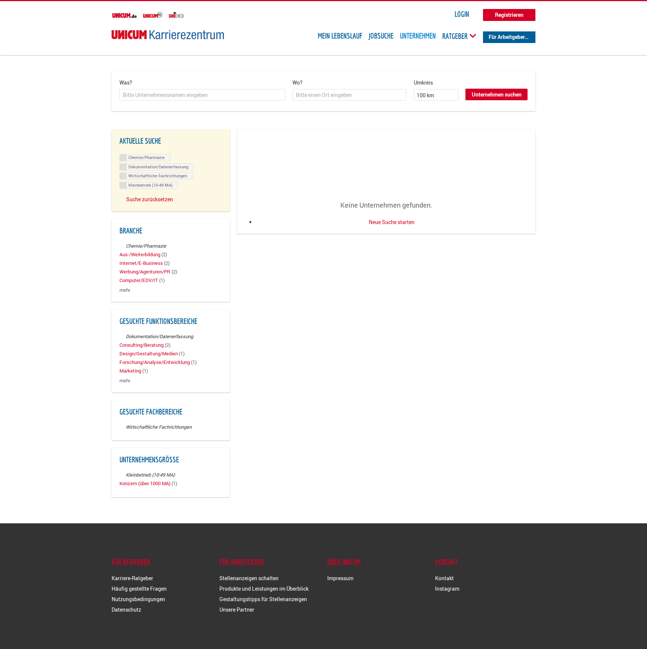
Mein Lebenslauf (340, 36)
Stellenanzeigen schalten (249, 578)
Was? (125, 82)
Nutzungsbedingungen (138, 599)
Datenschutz (126, 609)
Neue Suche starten (391, 222)
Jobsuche (381, 36)
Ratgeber (455, 36)
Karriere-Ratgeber (132, 578)
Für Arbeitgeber (507, 36)
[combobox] (202, 95)
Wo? (297, 82)
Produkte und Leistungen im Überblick (264, 588)
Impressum (340, 578)
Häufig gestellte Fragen (139, 588)
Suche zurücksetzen (149, 199)
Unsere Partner (236, 609)
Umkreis (423, 82)
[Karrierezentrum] (168, 34)
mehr (124, 290)
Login (462, 14)
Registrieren (509, 14)
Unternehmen (418, 36)
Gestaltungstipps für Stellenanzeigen (263, 599)
